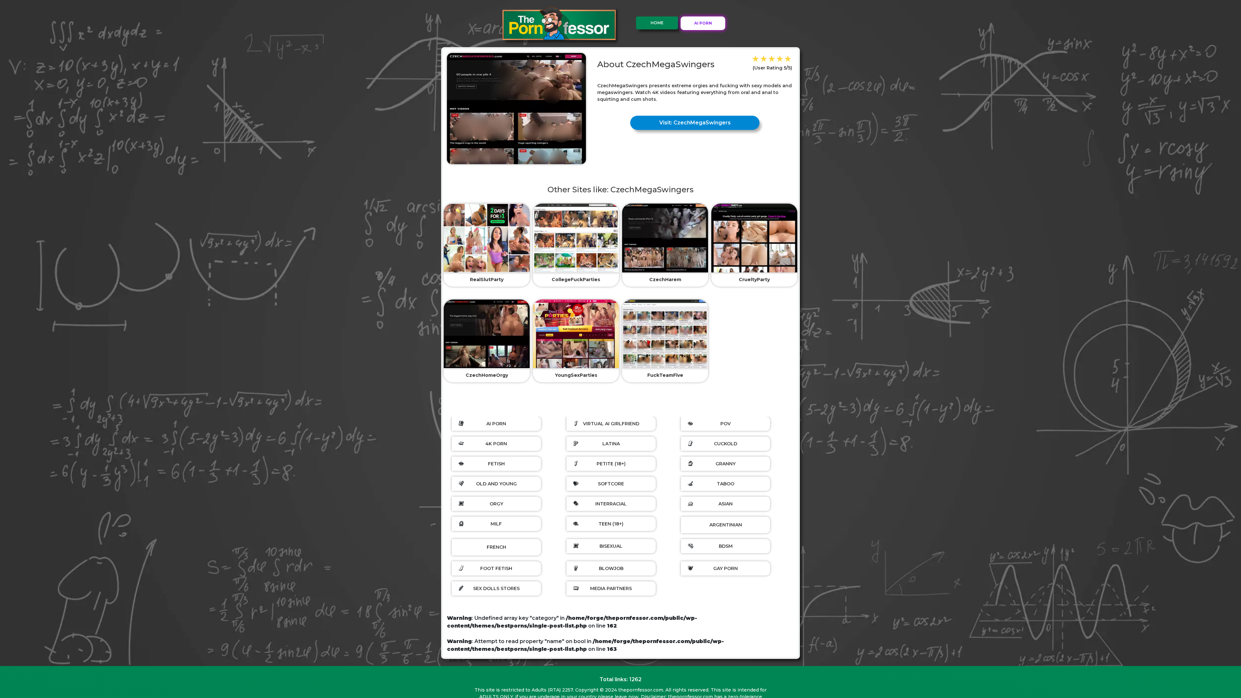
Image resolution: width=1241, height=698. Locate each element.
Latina (611, 444)
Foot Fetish (496, 568)
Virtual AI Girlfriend (611, 424)
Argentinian (725, 525)
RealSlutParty (487, 279)
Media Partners (611, 588)
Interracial (611, 504)
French (496, 547)
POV (725, 424)
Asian (725, 504)
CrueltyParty (754, 279)
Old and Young (496, 484)
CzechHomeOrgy (487, 375)
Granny (726, 464)
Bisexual (610, 546)
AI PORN (703, 23)
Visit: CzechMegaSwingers (695, 123)
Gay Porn (725, 568)
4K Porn (496, 444)
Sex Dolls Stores (496, 588)
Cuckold (725, 444)
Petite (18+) (611, 464)
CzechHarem (665, 279)
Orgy (496, 504)
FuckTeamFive (665, 375)
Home (657, 22)
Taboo (725, 484)
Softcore (611, 484)
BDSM (726, 546)
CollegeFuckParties (576, 279)
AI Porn (496, 424)
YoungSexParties (576, 375)
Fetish (496, 464)
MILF (496, 524)
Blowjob (611, 568)
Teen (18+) (611, 524)
